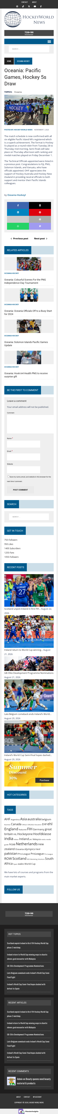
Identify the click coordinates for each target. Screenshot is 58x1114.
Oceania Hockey (11, 273)
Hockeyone (25, 834)
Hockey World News (23, 130)
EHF (44, 824)
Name (9, 438)
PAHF (37, 849)
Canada (16, 824)
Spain (15, 864)
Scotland (19, 858)
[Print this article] (40, 219)
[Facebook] (41, 6)
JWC (30, 839)
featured (23, 829)
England (11, 828)
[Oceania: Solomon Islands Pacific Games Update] (29, 330)
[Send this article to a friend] (18, 219)
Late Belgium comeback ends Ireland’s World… (27, 714)
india (8, 838)
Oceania (18, 92)
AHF (7, 819)
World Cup (29, 863)
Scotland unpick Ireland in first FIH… (22, 608)
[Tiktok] (23, 6)
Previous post (20, 238)
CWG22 (24, 825)
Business (7, 825)
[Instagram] (17, 6)
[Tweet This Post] (40, 205)
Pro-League (24, 853)
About (34, 2)
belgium (46, 819)
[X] (29, 6)
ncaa (12, 844)
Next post (39, 238)
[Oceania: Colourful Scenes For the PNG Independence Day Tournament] (29, 268)
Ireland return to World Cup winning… (23, 649)
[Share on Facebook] (18, 205)
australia (34, 819)
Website (10, 464)
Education (38, 825)
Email (9, 451)
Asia (23, 819)
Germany (38, 829)
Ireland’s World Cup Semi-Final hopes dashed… (28, 755)
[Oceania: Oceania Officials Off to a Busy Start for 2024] (29, 299)
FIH (29, 829)
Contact (24, 2)
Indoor (16, 839)
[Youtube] (35, 6)
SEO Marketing (32, 859)
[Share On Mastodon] (40, 226)
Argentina (15, 819)
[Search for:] (29, 516)
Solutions (41, 859)
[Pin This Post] (40, 212)
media (43, 839)
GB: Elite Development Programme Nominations (29, 673)
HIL (15, 834)
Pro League (48, 854)
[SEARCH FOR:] (29, 49)
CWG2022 (30, 825)
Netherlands (27, 843)
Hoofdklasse (42, 834)
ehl (49, 823)
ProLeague (37, 853)
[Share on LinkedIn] (18, 212)
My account (37, 1097)
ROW (8, 858)
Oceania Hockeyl (16, 194)
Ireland (24, 839)
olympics (29, 849)
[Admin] (11, 1083)
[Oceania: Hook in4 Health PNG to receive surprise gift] (29, 362)
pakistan (11, 853)
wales (21, 863)
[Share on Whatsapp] (18, 226)
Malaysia (37, 839)
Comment (10, 413)
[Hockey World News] (29, 19)
